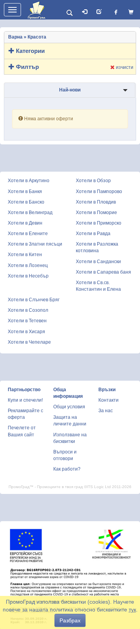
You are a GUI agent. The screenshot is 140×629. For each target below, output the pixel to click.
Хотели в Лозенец (28, 265)
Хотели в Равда (93, 233)
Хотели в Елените (28, 233)
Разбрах (70, 620)
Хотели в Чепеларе (29, 342)
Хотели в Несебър (28, 276)
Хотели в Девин (25, 223)
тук (132, 609)
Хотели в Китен (25, 254)
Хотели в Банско (26, 202)
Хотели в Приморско (98, 223)
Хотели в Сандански (98, 261)
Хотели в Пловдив (96, 202)
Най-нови (69, 90)
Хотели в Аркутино (28, 180)
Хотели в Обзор (93, 180)
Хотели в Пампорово (99, 191)
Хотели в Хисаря (26, 331)
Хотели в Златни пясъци (35, 244)
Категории (29, 50)
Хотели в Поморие (96, 212)
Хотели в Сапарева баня (103, 272)
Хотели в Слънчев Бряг (34, 299)
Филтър (26, 66)
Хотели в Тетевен (27, 320)
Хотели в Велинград (30, 212)
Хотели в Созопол (28, 310)
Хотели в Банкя (25, 191)
